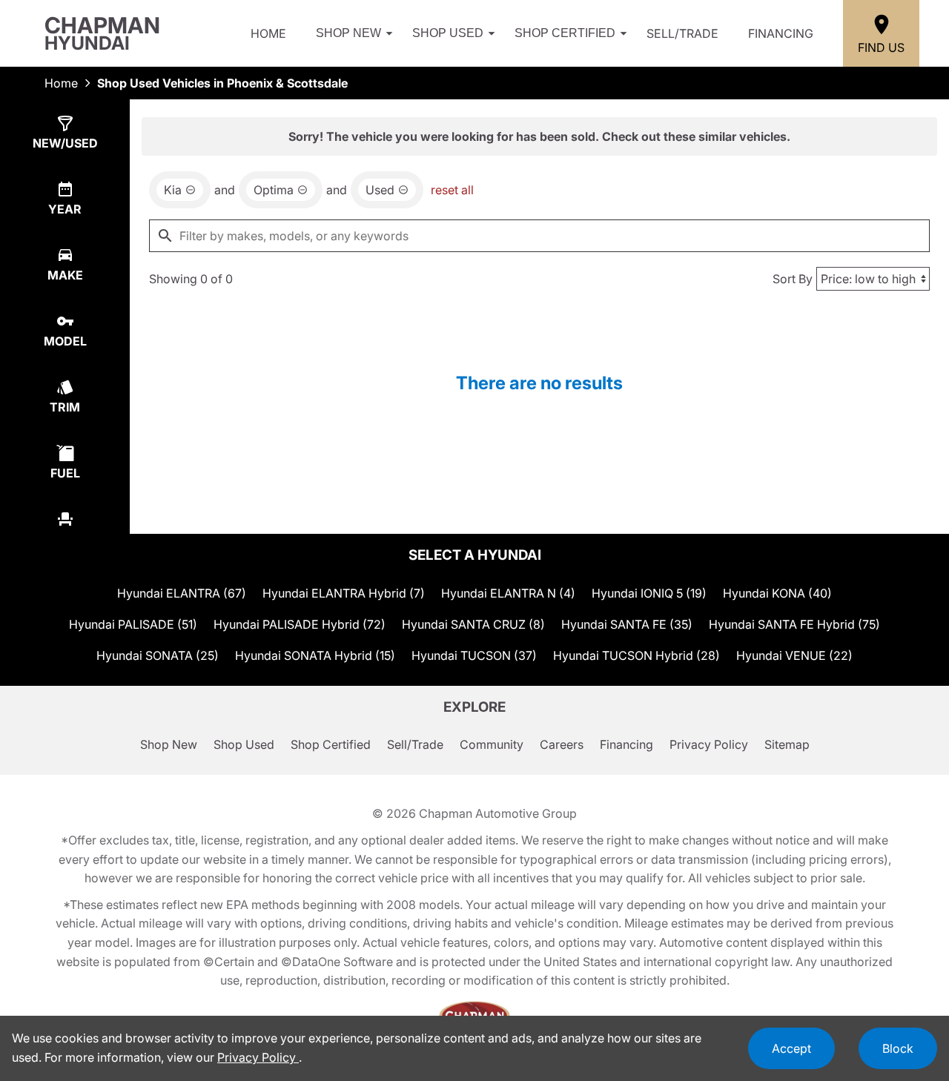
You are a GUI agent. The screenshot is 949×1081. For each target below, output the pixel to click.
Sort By (793, 278)
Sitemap (787, 744)
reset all (452, 189)
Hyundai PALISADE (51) (133, 624)
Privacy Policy (708, 744)
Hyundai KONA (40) (777, 593)
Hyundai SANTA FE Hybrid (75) (794, 624)
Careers (561, 744)
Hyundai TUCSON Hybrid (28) (636, 655)
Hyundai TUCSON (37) (474, 655)
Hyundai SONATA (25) (157, 655)
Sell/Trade (682, 33)
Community (491, 744)
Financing (780, 33)
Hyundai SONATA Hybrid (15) (315, 655)
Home (268, 33)
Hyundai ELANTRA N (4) (508, 593)
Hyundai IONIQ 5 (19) (649, 593)
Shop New (348, 33)
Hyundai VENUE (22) (794, 655)
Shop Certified (565, 33)
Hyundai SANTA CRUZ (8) (473, 624)
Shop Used (447, 33)
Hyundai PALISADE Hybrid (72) (300, 624)
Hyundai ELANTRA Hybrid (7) (343, 593)
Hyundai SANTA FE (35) (626, 624)
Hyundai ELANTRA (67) (181, 593)
